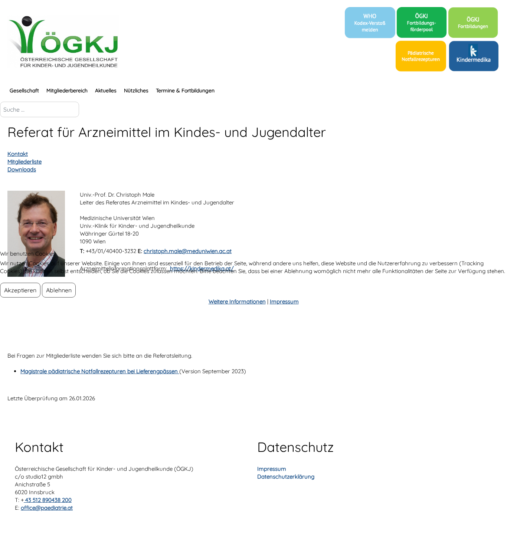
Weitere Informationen (237, 301)
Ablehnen (59, 290)
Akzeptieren (20, 290)
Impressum (284, 301)
